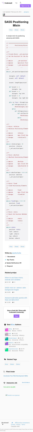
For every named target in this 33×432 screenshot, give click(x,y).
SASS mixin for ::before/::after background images (15, 288)
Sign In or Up (25, 6)
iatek (9, 333)
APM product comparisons (22, 422)
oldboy (10, 329)
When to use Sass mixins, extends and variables (14, 278)
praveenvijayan (12, 338)
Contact (13, 424)
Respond (10, 266)
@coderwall (5, 422)
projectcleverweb (13, 349)
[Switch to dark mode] (20, 2)
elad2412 (11, 342)
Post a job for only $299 (9, 387)
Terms (23, 424)
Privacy (18, 424)
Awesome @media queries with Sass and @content (16, 299)
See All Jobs (25, 382)
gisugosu (26, 12)
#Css (13, 324)
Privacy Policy (25, 429)
